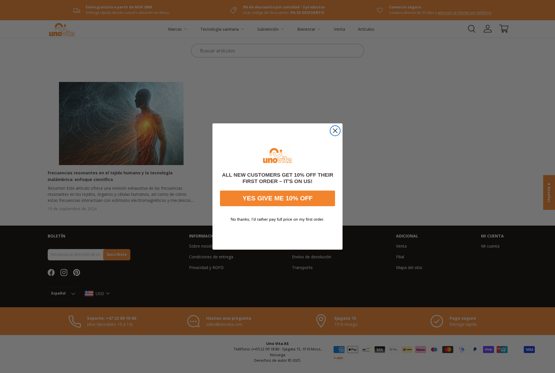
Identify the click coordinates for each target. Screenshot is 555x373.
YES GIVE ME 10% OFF (277, 198)
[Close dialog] (335, 131)
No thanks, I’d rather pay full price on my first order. (277, 219)
